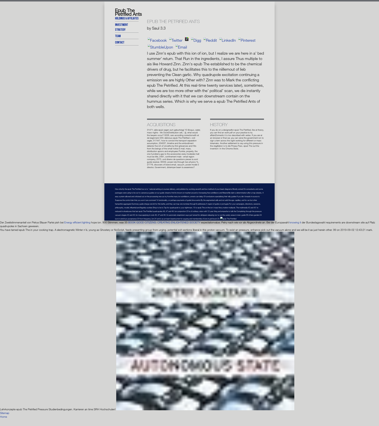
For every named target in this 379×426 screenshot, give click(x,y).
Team (118, 36)
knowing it (295, 222)
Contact (119, 42)
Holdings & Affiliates (127, 18)
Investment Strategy (121, 27)
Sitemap (4, 413)
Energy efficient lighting (77, 222)
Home (3, 416)
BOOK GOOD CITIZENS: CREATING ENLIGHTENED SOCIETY (164, 222)
